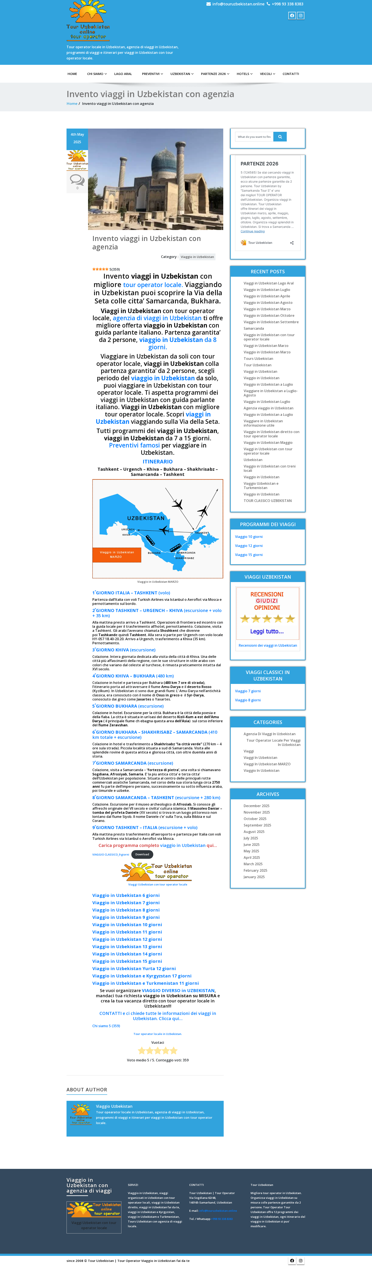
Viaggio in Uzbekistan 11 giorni (127, 932)
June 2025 (252, 844)
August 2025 (254, 831)
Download (142, 854)
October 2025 (255, 819)
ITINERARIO (158, 461)
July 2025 (251, 838)
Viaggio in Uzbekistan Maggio (268, 442)
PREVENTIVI (151, 73)
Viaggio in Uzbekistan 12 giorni (127, 939)
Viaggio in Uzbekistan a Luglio (268, 384)
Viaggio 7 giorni (248, 691)
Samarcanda (254, 328)
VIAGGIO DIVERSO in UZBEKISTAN (178, 990)
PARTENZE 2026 (213, 73)
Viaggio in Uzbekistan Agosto (268, 302)
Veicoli (266, 73)
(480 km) (133, 676)
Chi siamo (95, 73)
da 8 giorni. (178, 343)
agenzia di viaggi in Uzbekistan (157, 318)
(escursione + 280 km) (156, 797)
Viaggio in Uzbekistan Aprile (267, 296)
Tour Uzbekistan (257, 365)
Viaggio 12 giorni (249, 545)
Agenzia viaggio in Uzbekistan (268, 408)
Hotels (243, 73)
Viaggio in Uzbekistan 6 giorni (126, 895)
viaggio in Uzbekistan (163, 378)
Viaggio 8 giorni (248, 700)
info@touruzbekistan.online (238, 3)
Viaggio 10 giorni (249, 536)
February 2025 (255, 870)
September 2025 (257, 825)
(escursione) (123, 650)
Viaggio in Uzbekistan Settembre (271, 322)
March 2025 (253, 864)
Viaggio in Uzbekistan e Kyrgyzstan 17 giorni (142, 976)
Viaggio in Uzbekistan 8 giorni (126, 910)
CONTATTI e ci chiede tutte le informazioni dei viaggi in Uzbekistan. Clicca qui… (157, 1015)
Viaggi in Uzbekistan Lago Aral (269, 283)
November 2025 (257, 812)
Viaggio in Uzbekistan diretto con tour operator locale (271, 434)
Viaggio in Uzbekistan (197, 257)
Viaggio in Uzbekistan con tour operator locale (269, 337)
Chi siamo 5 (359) (106, 1026)
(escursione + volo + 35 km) (157, 612)
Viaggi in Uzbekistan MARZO (267, 764)
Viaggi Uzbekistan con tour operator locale (157, 884)
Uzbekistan (180, 73)
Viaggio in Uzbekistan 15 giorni (127, 961)
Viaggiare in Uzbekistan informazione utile (263, 423)
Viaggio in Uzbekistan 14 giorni (127, 954)
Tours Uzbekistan (258, 358)
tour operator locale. (154, 285)
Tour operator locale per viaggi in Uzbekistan (273, 742)
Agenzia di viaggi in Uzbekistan (270, 734)
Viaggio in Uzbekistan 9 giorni (126, 917)
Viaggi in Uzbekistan (260, 371)
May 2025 (251, 851)
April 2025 (252, 857)
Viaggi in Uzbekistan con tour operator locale (268, 451)
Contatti (291, 73)
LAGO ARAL (123, 73)
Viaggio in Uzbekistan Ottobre (269, 315)
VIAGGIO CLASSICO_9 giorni (110, 854)
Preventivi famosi (134, 445)
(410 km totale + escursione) (154, 734)
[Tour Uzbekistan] (88, 20)
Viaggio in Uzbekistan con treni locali (270, 468)
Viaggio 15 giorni (249, 554)
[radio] (142, 1051)
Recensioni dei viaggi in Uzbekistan (268, 645)
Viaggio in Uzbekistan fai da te (165, 1260)
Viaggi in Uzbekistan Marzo (266, 345)
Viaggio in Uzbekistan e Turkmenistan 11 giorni (145, 983)
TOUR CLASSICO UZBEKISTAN (268, 501)
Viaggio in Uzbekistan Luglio (267, 289)
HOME (72, 73)
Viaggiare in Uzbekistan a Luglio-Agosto (271, 393)
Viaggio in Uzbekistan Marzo (267, 309)
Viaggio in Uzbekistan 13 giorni (127, 946)
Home (72, 103)
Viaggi (249, 751)
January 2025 (254, 877)
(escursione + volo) (144, 827)
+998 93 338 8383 (287, 3)
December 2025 (257, 806)
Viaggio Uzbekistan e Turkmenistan (261, 485)
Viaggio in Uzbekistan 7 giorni (126, 903)
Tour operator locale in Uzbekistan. (157, 1034)
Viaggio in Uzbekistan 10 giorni (127, 924)
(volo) (131, 593)
